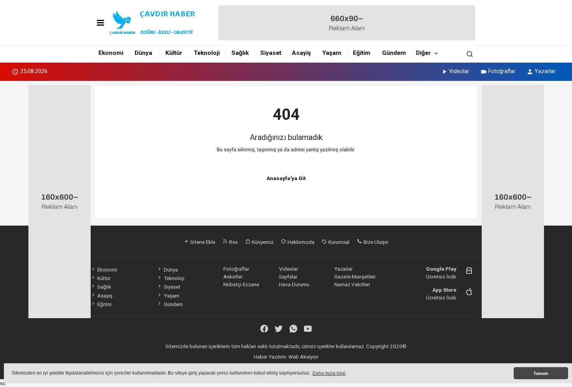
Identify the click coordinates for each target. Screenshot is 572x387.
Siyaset (270, 52)
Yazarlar (545, 71)
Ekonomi (110, 52)
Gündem (394, 52)
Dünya (143, 52)
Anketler (232, 276)
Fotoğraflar (502, 71)
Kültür (173, 52)
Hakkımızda (300, 242)
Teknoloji (207, 52)
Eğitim (361, 52)
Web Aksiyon (303, 357)
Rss (233, 242)
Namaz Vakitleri (352, 284)
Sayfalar (288, 276)
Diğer (423, 52)
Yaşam (331, 52)
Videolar (459, 71)
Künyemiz (262, 242)
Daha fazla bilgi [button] (329, 373)
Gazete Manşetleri (354, 276)
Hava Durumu (294, 284)
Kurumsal (338, 242)
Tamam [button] (540, 373)
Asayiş (301, 52)
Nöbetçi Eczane (241, 284)
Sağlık (240, 52)
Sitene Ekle (202, 242)
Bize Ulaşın (375, 242)
